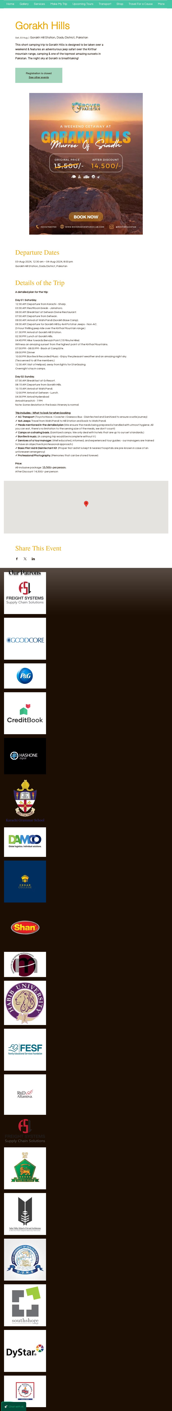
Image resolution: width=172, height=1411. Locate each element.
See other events (39, 77)
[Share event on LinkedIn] (33, 558)
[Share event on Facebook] (16, 558)
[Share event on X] (25, 558)
